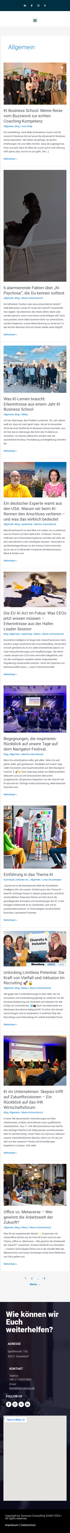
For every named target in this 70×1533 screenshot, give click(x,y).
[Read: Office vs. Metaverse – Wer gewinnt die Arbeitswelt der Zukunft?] (35, 1184)
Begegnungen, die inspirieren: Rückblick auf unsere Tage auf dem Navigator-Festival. (31, 744)
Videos (36, 634)
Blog (17, 126)
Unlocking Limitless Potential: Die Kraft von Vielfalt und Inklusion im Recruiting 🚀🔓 (34, 977)
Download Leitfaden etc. (16, 879)
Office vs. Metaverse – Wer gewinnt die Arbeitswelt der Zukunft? (28, 1217)
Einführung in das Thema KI (28, 874)
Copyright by (13, 1515)
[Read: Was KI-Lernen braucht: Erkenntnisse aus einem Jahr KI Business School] (35, 369)
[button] (35, 20)
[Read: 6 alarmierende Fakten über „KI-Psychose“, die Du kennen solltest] (35, 225)
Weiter (35, 1284)
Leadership (26, 524)
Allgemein (9, 126)
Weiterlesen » (10, 158)
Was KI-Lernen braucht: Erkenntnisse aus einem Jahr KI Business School (32, 404)
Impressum (12, 1525)
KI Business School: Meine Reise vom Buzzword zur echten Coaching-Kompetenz (33, 116)
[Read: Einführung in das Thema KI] (35, 837)
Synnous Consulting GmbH (37, 1515)
